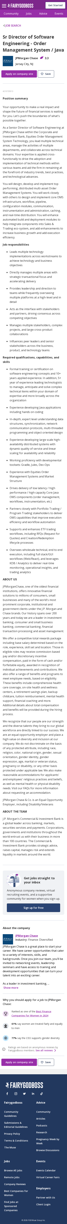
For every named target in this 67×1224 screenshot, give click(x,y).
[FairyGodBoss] (24, 1085)
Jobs (29, 13)
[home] (20, 7)
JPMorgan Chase (26, 935)
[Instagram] (15, 1093)
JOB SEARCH (13, 25)
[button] (46, 74)
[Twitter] (24, 1093)
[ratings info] (4, 1049)
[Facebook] (7, 1093)
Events (59, 13)
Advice (43, 13)
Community (11, 13)
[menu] (4, 3)
